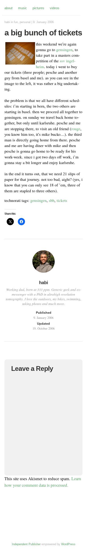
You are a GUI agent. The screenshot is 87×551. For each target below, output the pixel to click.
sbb (51, 200)
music (22, 8)
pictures (38, 8)
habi (7, 22)
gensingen (64, 49)
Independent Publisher (26, 544)
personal (25, 22)
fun (16, 22)
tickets (62, 200)
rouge (75, 128)
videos (54, 8)
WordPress (68, 544)
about (8, 8)
